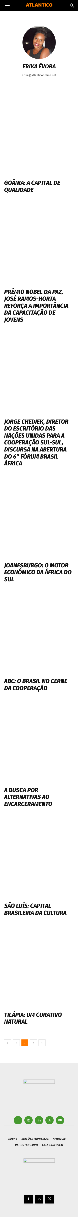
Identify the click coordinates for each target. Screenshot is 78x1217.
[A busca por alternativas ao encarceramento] (39, 742)
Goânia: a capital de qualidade (32, 186)
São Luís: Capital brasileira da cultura (35, 909)
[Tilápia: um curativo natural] (39, 967)
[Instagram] (28, 1120)
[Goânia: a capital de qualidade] (39, 135)
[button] (7, 5)
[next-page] (42, 1042)
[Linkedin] (39, 1120)
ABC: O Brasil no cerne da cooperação (35, 685)
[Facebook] (18, 1120)
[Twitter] (49, 1120)
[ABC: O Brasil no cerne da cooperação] (39, 633)
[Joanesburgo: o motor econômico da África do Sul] (39, 517)
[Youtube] (60, 1120)
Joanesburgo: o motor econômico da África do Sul (38, 572)
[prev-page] (7, 1042)
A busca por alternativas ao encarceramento (28, 797)
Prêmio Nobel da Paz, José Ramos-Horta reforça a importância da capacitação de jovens (36, 305)
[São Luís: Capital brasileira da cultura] (39, 858)
